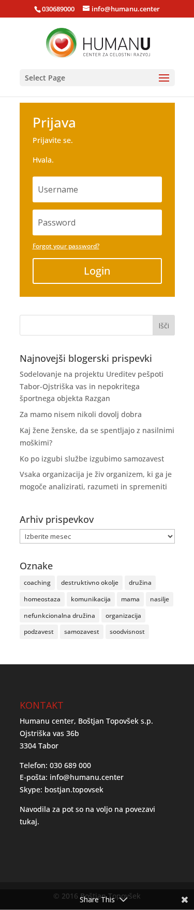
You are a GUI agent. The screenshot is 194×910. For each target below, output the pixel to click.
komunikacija (91, 599)
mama (130, 599)
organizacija (123, 615)
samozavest (81, 631)
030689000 (58, 8)
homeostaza (42, 599)
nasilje (159, 599)
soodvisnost (127, 631)
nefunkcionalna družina (59, 615)
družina (140, 582)
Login (97, 271)
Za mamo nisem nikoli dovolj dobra (81, 414)
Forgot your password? (66, 246)
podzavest (39, 631)
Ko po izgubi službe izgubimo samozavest (92, 459)
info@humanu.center (87, 777)
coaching (37, 582)
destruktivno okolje (89, 582)
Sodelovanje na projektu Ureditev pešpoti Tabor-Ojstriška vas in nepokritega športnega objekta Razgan (91, 386)
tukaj (28, 821)
